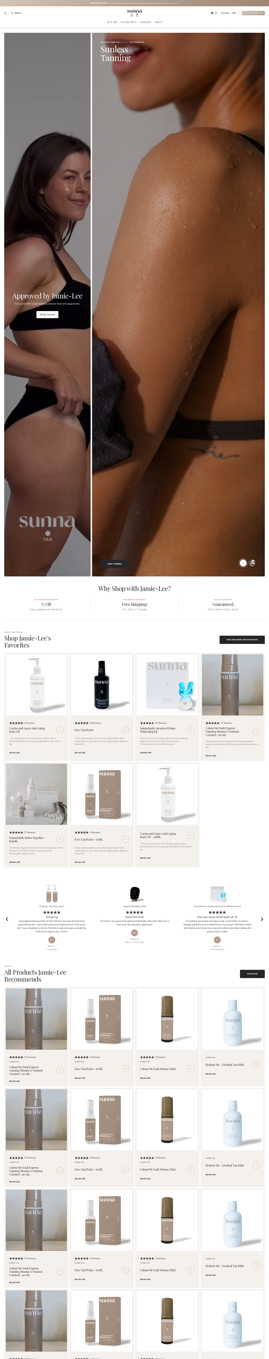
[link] (36, 685)
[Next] (262, 919)
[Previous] (7, 919)
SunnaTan (14, 1062)
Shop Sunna (47, 314)
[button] (16, 13)
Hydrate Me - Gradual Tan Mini (225, 1064)
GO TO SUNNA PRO (253, 13)
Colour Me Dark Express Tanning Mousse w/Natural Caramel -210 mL (222, 731)
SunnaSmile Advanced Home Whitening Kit (157, 729)
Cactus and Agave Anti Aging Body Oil (27, 729)
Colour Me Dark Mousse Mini (158, 1069)
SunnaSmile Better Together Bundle (26, 839)
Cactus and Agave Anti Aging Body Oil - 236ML (158, 835)
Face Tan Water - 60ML (89, 839)
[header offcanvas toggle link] (6, 13)
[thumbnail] (243, 563)
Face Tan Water (84, 730)
